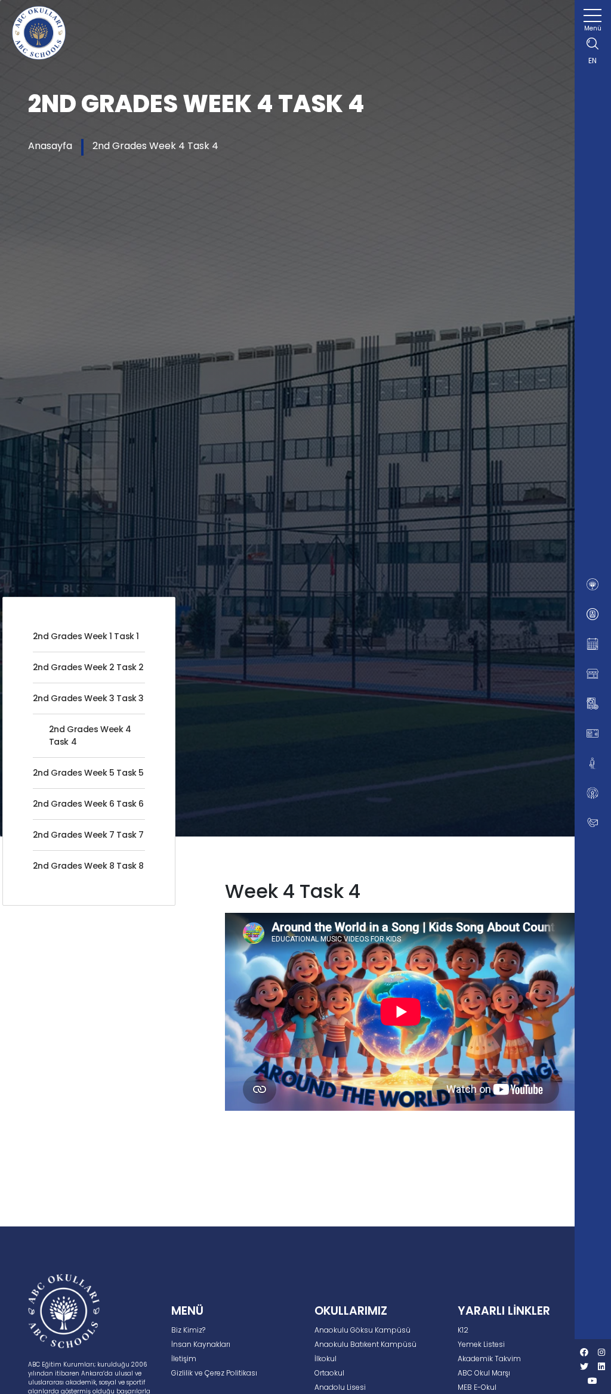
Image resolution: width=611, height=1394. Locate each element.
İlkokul (325, 1358)
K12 (463, 1330)
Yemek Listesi (481, 1344)
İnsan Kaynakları (200, 1344)
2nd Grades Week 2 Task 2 (88, 667)
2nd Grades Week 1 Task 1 (86, 636)
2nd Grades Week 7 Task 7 (88, 835)
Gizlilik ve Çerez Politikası (214, 1373)
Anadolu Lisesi (340, 1387)
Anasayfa (50, 146)
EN (592, 60)
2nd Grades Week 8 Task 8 (88, 866)
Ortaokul (329, 1373)
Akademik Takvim (489, 1358)
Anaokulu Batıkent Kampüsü (365, 1344)
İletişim (183, 1358)
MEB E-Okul (477, 1387)
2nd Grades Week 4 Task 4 (155, 146)
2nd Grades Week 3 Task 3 (88, 698)
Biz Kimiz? (188, 1330)
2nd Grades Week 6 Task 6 (88, 804)
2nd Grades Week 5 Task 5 (88, 773)
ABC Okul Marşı (484, 1373)
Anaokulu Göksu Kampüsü (362, 1330)
